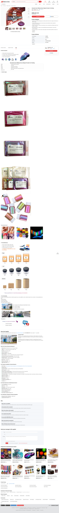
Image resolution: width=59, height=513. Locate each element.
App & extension (48, 4)
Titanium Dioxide (16, 495)
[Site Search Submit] (40, 1)
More (1, 502)
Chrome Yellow (28, 495)
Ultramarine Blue (22, 495)
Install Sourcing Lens (20, 505)
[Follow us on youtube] (55, 505)
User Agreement (34, 510)
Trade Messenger (13, 505)
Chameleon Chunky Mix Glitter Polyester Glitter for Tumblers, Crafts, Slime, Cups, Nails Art (17, 460)
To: (4, 434)
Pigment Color (12, 499)
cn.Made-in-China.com (37, 508)
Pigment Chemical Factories (4, 499)
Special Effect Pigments (18, 485)
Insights (46, 507)
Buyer (39, 4)
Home (1, 5)
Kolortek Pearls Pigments (4, 485)
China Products (17, 507)
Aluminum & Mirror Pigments (33, 486)
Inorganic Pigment (13, 5)
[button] (37, 1)
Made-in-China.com (26, 508)
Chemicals (4, 5)
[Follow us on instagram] (54, 505)
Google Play (8, 505)
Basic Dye (8, 495)
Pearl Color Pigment (45, 499)
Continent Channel (39, 507)
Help (43, 4)
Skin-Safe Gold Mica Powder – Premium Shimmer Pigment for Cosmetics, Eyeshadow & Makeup (53, 460)
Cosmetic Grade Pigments (4, 488)
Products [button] (13, 1)
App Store (2, 505)
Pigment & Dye (8, 5)
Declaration (38, 510)
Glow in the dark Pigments (18, 486)
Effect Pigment (32, 499)
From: (4, 432)
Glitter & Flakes (46, 486)
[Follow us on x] (53, 505)
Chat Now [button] (52, 16)
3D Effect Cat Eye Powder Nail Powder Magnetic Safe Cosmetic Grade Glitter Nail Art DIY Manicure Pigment (6, 460)
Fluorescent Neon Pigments (4, 486)
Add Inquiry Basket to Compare (15, 31)
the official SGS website (20, 332)
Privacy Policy (41, 510)
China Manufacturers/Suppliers (23, 507)
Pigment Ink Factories (25, 499)
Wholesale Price (34, 507)
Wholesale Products (29, 507)
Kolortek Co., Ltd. (36, 9)
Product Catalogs (12, 483)
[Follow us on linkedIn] (57, 505)
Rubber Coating (3, 495)
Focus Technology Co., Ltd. (24, 510)
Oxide (12, 495)
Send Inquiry (38, 16)
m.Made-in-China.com (31, 508)
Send (7, 443)
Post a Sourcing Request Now (23, 443)
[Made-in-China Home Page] (5, 1)
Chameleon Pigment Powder (5, 501)
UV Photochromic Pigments (47, 485)
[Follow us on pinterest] (56, 505)
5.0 (49, 48)
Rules (57, 4)
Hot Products (13, 507)
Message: (4, 436)
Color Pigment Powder (38, 499)
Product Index (43, 507)
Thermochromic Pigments (33, 485)
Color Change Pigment (52, 499)
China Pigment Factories (18, 499)
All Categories (3, 4)
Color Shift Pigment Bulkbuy (13, 501)
